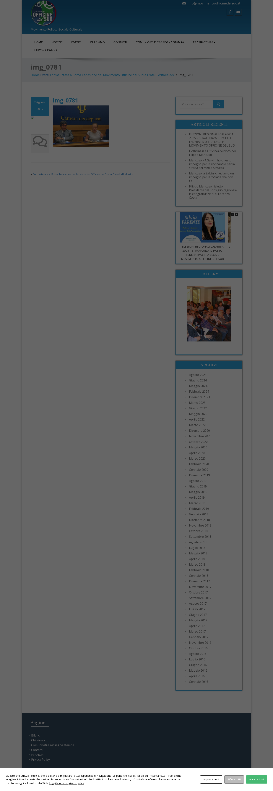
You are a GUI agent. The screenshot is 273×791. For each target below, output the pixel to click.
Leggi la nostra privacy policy (66, 783)
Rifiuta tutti (234, 779)
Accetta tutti (256, 779)
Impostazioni (211, 779)
